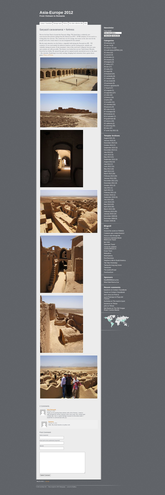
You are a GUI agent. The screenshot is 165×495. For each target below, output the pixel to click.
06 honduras (108, 114)
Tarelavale (107, 267)
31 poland (107, 55)
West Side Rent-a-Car (111, 282)
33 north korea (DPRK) (111, 50)
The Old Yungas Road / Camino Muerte (114, 309)
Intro (85, 23)
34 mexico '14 (108, 48)
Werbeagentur (62, 486)
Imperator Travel (109, 244)
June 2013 (107, 155)
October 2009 (108, 221)
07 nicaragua (108, 111)
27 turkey (107, 64)
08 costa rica (108, 109)
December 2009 (109, 216)
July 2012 (107, 164)
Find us (65, 23)
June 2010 (107, 202)
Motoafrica (107, 253)
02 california (108, 123)
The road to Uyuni (119, 301)
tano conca (107, 294)
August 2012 (108, 162)
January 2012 (108, 178)
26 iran (47, 481)
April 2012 (107, 171)
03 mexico (107, 121)
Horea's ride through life (112, 235)
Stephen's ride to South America (115, 260)
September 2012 (109, 159)
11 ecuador (108, 102)
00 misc (106, 128)
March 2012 (108, 173)
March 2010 (108, 209)
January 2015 (108, 140)
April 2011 (107, 190)
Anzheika (107, 301)
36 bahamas (108, 43)
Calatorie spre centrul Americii (114, 233)
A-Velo (106, 228)
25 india (106, 69)
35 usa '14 (107, 45)
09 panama (108, 107)
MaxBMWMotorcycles (111, 280)
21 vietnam (107, 78)
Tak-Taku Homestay (110, 263)
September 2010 (109, 197)
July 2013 (107, 152)
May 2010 (107, 204)
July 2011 (107, 188)
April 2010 (107, 206)
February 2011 (109, 192)
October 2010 (108, 195)
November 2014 (109, 143)
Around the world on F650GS (114, 231)
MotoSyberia (108, 256)
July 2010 (107, 199)
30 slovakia (108, 57)
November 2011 (109, 183)
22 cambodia (108, 76)
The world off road (110, 270)
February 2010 (109, 211)
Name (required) (44, 435)
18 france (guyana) (110, 85)
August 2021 (108, 138)
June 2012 (107, 166)
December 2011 (109, 180)
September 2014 (109, 147)
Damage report (57, 23)
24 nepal (107, 71)
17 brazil (107, 88)
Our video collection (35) (76, 23)
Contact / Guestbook (46, 23)
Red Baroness (109, 258)
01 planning (108, 126)
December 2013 (109, 150)
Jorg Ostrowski (51, 409)
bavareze (51, 421)
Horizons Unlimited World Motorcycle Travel (112, 239)
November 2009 (109, 218)
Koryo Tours (108, 251)
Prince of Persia (48, 55)
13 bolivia (107, 97)
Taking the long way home (113, 265)
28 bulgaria (108, 62)
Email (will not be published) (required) (50, 440)
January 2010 (108, 214)
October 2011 (108, 185)
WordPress (74, 486)
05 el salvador (109, 116)
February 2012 (109, 176)
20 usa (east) (108, 81)
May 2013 (107, 157)
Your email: (108, 31)
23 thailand (108, 74)
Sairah (106, 292)
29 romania (108, 59)
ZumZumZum (108, 272)
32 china (107, 52)
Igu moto (107, 242)
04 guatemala (108, 118)
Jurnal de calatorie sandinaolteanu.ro (110, 247)
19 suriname (108, 83)
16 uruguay (108, 90)
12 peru (106, 100)
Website (42, 446)
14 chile (106, 95)
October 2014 (108, 145)
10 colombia (108, 104)
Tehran (115, 303)
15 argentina (108, 93)
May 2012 (107, 169)
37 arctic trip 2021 (110, 130)
